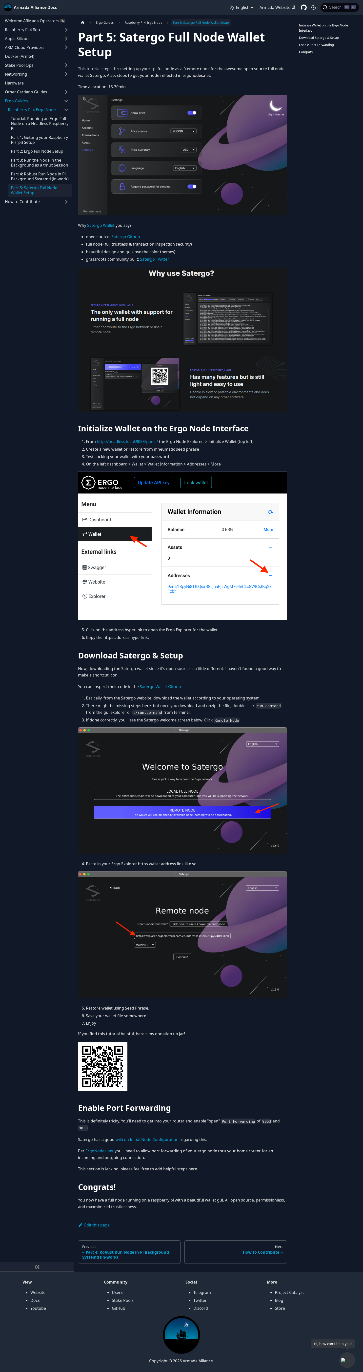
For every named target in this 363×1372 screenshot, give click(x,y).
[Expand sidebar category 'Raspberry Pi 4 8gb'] (66, 30)
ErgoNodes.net (99, 1151)
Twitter (200, 1300)
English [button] (242, 7)
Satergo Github (125, 236)
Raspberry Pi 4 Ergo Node (32, 109)
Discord (200, 1308)
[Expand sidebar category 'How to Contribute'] (66, 202)
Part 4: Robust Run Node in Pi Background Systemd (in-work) (40, 176)
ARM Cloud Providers (24, 47)
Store (280, 1308)
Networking (16, 74)
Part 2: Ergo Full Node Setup (37, 151)
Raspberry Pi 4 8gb (22, 29)
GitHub (118, 1308)
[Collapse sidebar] (37, 1267)
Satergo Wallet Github (160, 686)
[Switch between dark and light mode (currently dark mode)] (314, 7)
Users (117, 1292)
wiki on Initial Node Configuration (147, 1139)
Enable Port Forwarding (316, 44)
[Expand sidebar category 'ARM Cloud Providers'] (66, 47)
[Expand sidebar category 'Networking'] (66, 74)
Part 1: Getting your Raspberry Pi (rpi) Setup (39, 140)
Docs (35, 1300)
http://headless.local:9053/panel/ (127, 441)
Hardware (14, 83)
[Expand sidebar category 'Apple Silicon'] (66, 38)
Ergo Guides (16, 101)
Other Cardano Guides (26, 92)
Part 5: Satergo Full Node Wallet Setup (34, 190)
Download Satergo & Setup (319, 37)
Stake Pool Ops (19, 65)
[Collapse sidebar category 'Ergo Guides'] (66, 101)
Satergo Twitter (154, 259)
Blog (279, 1300)
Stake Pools (123, 1300)
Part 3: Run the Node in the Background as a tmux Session (39, 162)
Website (37, 1292)
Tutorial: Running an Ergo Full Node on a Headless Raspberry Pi (39, 123)
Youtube (38, 1308)
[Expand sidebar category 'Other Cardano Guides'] (66, 92)
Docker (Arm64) (19, 56)
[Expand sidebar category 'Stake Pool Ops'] (66, 65)
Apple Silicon (17, 38)
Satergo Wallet (101, 225)
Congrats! (306, 52)
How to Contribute (22, 201)
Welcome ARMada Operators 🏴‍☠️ (35, 20)
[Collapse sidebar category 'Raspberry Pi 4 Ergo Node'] (66, 110)
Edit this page (97, 1225)
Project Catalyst (289, 1292)
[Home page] (82, 22)
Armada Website (275, 7)
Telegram (202, 1292)
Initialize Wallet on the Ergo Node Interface (323, 28)
